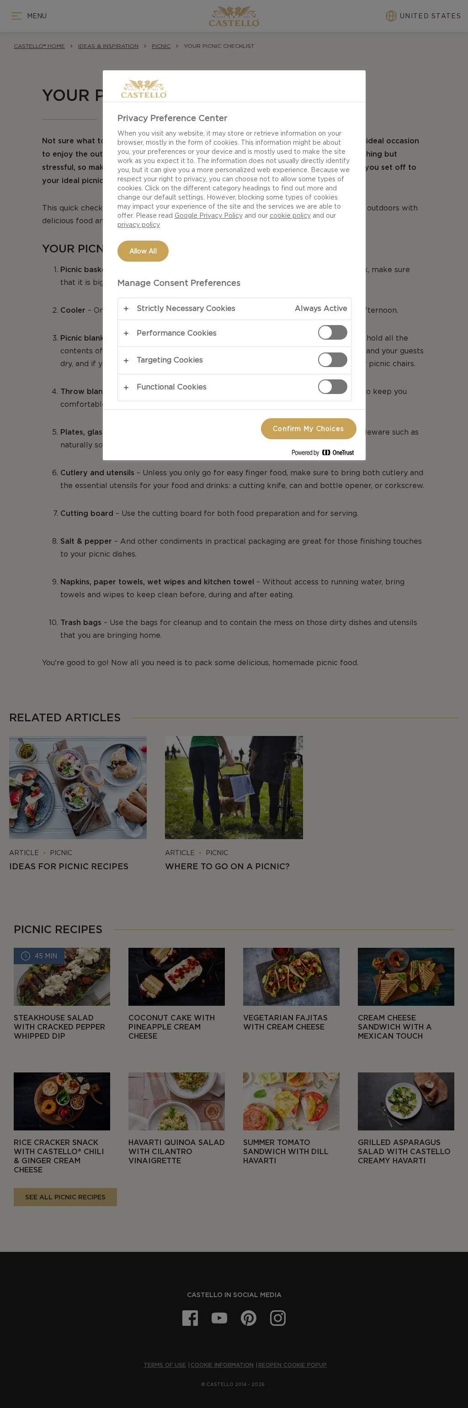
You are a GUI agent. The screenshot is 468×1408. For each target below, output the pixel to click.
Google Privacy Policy (209, 215)
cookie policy (290, 215)
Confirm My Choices (308, 428)
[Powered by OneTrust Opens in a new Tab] (326, 454)
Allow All (143, 251)
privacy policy (138, 224)
